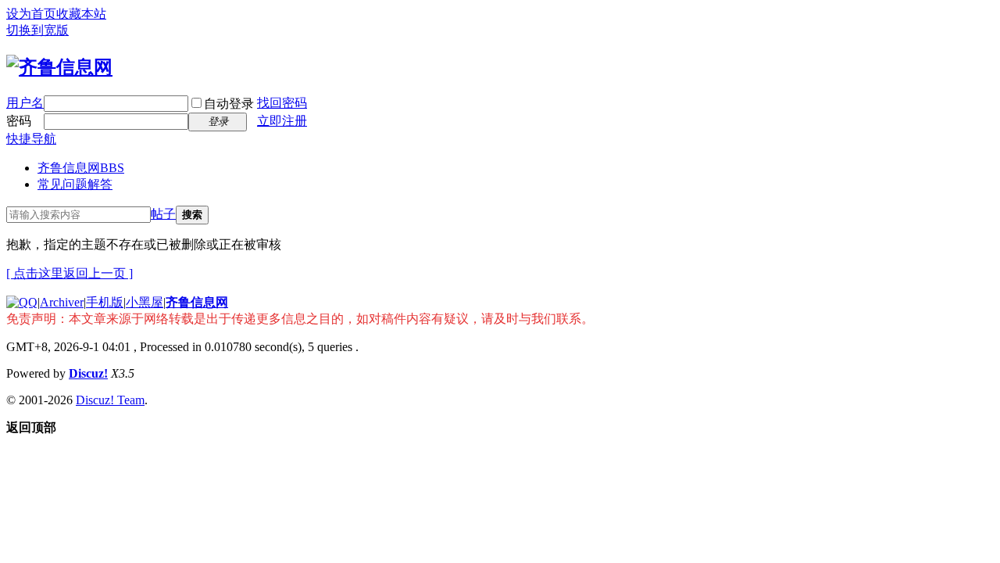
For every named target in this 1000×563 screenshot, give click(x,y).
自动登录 (229, 103)
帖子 (163, 214)
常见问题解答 (75, 184)
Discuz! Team (110, 400)
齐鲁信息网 (81, 167)
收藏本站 (81, 13)
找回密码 (282, 102)
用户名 (25, 102)
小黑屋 (144, 302)
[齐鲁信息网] (59, 67)
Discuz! (88, 373)
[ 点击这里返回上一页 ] (69, 273)
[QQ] (22, 302)
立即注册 (282, 120)
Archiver (62, 302)
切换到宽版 (37, 30)
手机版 (104, 302)
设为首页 (31, 13)
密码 (18, 120)
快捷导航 (31, 138)
